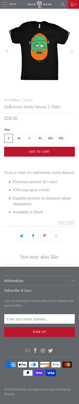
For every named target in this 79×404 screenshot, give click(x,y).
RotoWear (20, 389)
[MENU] (2, 4)
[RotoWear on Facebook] (35, 350)
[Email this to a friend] (56, 236)
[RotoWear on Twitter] (50, 350)
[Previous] (7, 51)
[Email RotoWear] (28, 350)
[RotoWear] (39, 4)
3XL (61, 138)
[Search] (63, 4)
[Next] (71, 51)
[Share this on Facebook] (33, 236)
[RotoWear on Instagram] (43, 350)
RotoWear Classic (18, 100)
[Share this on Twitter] (21, 236)
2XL (50, 138)
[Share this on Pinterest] (44, 236)
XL (40, 138)
